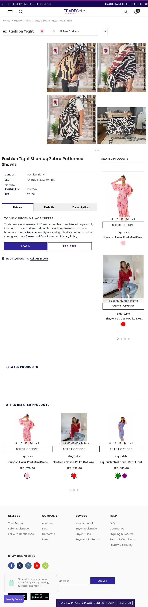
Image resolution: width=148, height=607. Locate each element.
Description (81, 207)
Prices (17, 207)
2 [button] (98, 150)
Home (6, 20)
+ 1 (133, 219)
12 (122, 219)
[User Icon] (126, 12)
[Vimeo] (45, 565)
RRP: (7, 194)
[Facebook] (11, 565)
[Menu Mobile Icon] (10, 12)
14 (127, 219)
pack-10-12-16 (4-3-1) (123, 301)
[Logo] (74, 11)
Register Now (35, 232)
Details (49, 207)
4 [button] (129, 339)
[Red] (123, 324)
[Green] (117, 475)
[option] (96, 94)
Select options (123, 225)
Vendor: (10, 174)
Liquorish (123, 232)
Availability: (12, 189)
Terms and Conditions (40, 236)
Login (110, 603)
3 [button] (125, 339)
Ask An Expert (39, 258)
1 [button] (95, 150)
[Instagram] (28, 565)
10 (117, 219)
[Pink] (123, 243)
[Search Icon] (21, 12)
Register (125, 603)
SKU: (7, 180)
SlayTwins (123, 314)
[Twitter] (20, 565)
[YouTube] (37, 565)
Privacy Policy (68, 236)
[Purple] (124, 475)
